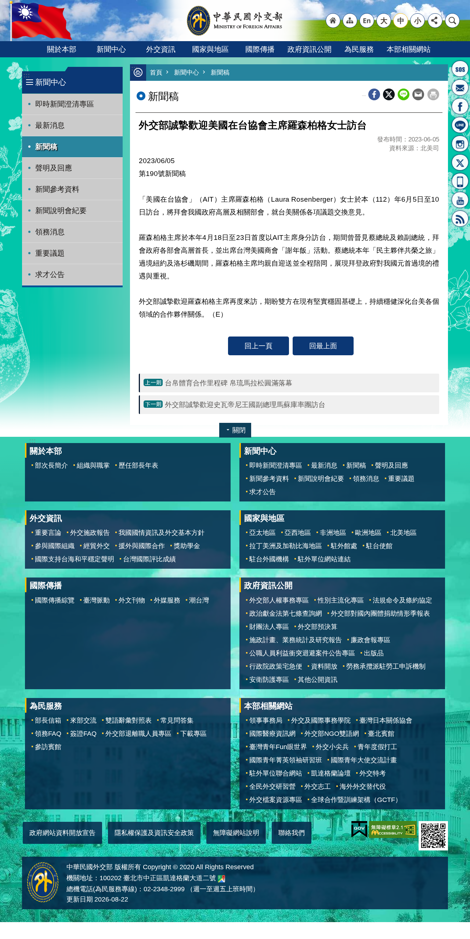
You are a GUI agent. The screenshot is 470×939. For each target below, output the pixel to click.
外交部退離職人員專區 (138, 733)
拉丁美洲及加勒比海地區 (285, 546)
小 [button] (417, 21)
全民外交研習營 (272, 786)
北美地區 (403, 532)
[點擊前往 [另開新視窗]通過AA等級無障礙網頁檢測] (393, 829)
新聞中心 (111, 49)
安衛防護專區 (269, 679)
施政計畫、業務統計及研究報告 (295, 640)
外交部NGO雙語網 (331, 733)
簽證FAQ (83, 733)
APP (460, 181)
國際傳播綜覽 (55, 600)
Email (418, 94)
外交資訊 (161, 49)
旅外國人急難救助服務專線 (460, 69)
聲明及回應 (53, 168)
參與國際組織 (55, 546)
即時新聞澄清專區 (64, 104)
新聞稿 (46, 147)
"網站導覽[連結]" (350, 20)
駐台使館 (379, 546)
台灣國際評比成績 (149, 559)
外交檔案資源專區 (275, 799)
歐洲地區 (368, 532)
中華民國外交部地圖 (221, 878)
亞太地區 (262, 532)
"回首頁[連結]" (333, 20)
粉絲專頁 (460, 106)
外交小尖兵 (332, 747)
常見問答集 (177, 720)
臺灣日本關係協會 (385, 720)
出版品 (374, 653)
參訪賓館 (48, 747)
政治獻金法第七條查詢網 (285, 613)
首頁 (156, 72)
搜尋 (452, 20)
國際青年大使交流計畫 (364, 760)
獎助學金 (187, 546)
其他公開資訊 (317, 679)
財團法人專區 (269, 626)
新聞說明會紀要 (61, 210)
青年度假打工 (377, 747)
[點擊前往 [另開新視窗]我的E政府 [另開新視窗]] (359, 829)
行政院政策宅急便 (275, 666)
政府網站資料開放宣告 (62, 833)
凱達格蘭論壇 (331, 773)
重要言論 (48, 532)
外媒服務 (167, 600)
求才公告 (50, 274)
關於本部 (61, 49)
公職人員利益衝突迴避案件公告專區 (302, 653)
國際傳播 (260, 49)
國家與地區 (210, 49)
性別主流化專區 (341, 600)
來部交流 (83, 720)
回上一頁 (258, 346)
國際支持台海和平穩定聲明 (74, 559)
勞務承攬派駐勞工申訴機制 (386, 666)
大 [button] (383, 21)
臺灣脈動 (96, 600)
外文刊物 (132, 600)
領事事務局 (265, 720)
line (403, 94)
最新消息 (50, 125)
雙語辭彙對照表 (128, 720)
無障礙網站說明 (236, 833)
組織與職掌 (93, 465)
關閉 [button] (239, 430)
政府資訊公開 (310, 49)
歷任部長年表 (138, 465)
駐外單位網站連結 (324, 559)
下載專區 (193, 733)
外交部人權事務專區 (279, 600)
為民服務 (359, 49)
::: (26, 75)
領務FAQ (48, 733)
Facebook (374, 94)
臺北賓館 (381, 733)
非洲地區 (333, 532)
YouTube (460, 200)
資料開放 (324, 666)
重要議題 (50, 253)
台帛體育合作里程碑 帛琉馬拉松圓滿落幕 (229, 383)
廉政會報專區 (370, 640)
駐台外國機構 (269, 559)
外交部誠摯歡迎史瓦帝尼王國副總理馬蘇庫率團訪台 (245, 404)
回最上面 (323, 346)
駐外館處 (344, 546)
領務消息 (50, 232)
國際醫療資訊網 (272, 733)
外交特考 (372, 773)
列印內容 (433, 94)
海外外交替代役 (363, 786)
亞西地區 (298, 532)
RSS (460, 219)
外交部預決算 (317, 626)
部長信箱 (460, 87)
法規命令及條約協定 (402, 600)
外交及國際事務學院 (321, 720)
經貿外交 (96, 546)
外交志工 (317, 786)
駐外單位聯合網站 (275, 773)
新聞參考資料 (57, 189)
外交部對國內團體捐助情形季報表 (380, 613)
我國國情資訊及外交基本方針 (162, 532)
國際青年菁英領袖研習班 (285, 760)
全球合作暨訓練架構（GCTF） (356, 799)
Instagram (460, 144)
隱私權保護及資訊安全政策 (154, 833)
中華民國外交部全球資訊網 (235, 20)
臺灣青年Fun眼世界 (278, 747)
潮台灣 (199, 600)
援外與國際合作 (142, 546)
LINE (460, 125)
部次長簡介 (51, 465)
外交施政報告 (90, 532)
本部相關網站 (409, 49)
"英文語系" (366, 20)
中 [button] (400, 21)
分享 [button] (435, 20)
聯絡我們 (291, 833)
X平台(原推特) (460, 162)
